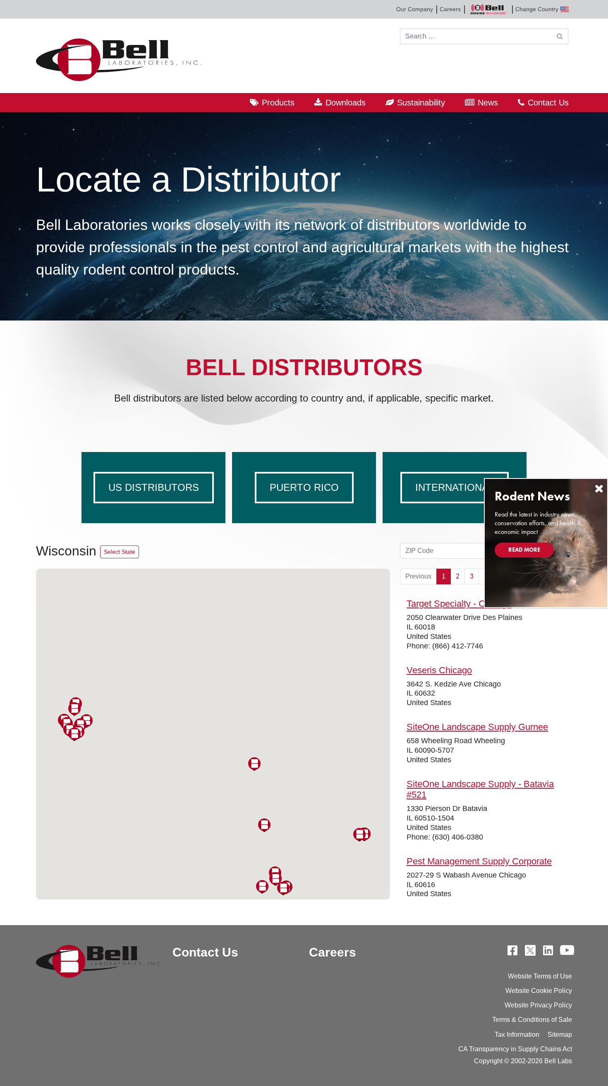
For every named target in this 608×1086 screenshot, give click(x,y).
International (454, 487)
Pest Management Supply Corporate (479, 861)
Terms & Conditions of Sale (532, 1019)
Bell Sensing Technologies (488, 9)
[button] (283, 888)
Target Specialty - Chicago (459, 603)
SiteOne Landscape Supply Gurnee (477, 727)
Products (278, 102)
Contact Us (548, 102)
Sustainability (421, 102)
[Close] (599, 488)
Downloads (346, 102)
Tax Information (517, 1034)
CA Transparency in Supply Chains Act (515, 1049)
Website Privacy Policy (538, 1005)
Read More (524, 549)
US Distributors (153, 487)
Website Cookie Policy (538, 990)
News (488, 102)
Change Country (536, 9)
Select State (119, 551)
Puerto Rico (304, 487)
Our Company (414, 9)
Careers (450, 9)
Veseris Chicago (439, 670)
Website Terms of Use (540, 976)
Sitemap (560, 1034)
